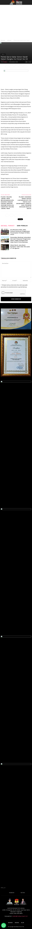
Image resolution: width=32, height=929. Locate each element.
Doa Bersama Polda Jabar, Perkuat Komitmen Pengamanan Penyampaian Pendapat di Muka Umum (20, 232)
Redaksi (5, 61)
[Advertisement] (16, 22)
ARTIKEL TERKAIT (7, 225)
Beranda (3, 40)
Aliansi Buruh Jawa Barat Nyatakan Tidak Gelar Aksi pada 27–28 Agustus (20, 246)
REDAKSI (17, 922)
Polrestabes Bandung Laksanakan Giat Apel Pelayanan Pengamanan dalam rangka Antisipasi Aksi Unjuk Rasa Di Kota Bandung (20, 240)
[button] (29, 2)
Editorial (9, 40)
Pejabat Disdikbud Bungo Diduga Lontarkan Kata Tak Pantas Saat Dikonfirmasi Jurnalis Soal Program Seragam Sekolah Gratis (23, 202)
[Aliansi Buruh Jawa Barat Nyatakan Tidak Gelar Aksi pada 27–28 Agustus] (5, 247)
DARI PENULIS (22, 225)
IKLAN (22, 922)
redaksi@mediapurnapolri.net (20, 916)
